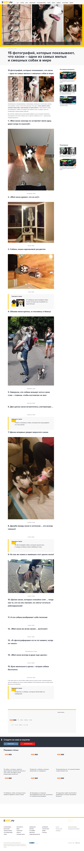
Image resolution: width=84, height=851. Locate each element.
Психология (19, 830)
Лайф (9, 6)
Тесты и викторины (41, 2)
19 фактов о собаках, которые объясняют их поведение (30, 693)
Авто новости (64, 73)
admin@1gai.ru (58, 830)
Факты (53, 2)
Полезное (44, 832)
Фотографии (65, 2)
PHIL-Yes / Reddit (31, 245)
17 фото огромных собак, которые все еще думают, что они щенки (32, 423)
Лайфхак (59, 2)
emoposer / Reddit (31, 596)
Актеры (22, 2)
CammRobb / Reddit (31, 522)
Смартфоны (32, 832)
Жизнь (5, 6)
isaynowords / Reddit (31, 414)
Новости (19, 832)
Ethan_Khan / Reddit (31, 403)
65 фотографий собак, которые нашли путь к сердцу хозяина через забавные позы (29, 546)
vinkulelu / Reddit (31, 625)
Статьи (48, 2)
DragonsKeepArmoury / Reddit (31, 651)
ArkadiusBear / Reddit (31, 388)
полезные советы (21, 834)
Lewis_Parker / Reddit (31, 677)
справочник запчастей (34, 834)
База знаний (32, 2)
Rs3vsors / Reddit (31, 636)
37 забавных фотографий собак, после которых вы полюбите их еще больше (37, 302)
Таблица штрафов (8, 830)
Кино (27, 2)
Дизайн (71, 2)
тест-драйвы (32, 830)
